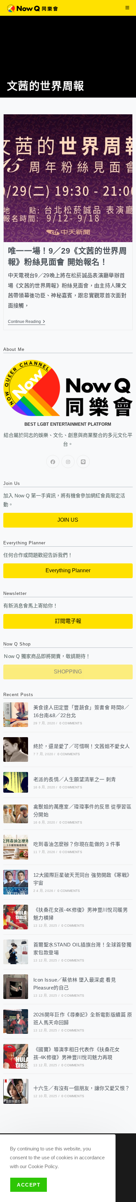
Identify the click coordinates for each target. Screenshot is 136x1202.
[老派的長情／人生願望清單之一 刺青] (15, 782)
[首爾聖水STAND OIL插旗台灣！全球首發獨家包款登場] (15, 952)
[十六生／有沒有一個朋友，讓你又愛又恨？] (15, 1091)
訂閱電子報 (68, 621)
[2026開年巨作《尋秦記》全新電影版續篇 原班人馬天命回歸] (15, 1021)
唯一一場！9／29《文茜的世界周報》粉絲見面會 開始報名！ (67, 256)
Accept (28, 1185)
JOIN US (67, 520)
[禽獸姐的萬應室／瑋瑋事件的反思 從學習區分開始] (15, 814)
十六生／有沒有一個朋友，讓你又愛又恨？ (81, 1088)
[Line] (83, 461)
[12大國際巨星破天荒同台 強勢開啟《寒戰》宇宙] (15, 882)
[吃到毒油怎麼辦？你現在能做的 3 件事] (15, 847)
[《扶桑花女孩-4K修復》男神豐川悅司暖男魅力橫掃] (15, 917)
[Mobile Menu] (127, 7)
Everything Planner (68, 570)
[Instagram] (68, 461)
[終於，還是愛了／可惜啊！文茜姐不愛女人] (15, 749)
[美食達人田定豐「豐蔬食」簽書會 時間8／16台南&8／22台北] (15, 714)
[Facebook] (52, 461)
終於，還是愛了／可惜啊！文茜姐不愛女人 (81, 746)
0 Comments (70, 723)
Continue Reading (26, 321)
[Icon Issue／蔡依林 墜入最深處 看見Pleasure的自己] (15, 986)
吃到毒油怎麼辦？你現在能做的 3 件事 (76, 844)
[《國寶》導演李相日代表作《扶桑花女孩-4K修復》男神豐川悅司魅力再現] (15, 1056)
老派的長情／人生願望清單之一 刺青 (74, 779)
